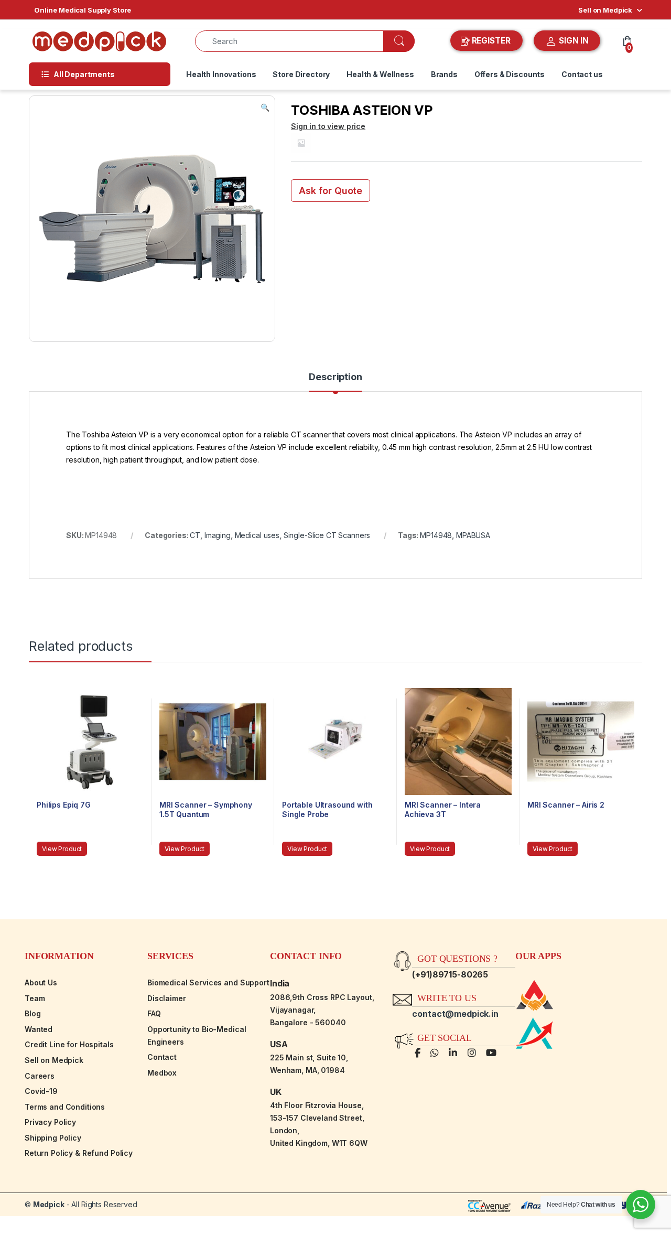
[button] (265, 107)
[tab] (335, 381)
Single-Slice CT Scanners (327, 535)
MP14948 (436, 535)
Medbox (162, 1072)
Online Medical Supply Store (82, 10)
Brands (444, 74)
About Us (41, 982)
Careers (40, 1075)
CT (195, 535)
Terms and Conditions (65, 1106)
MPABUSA (473, 535)
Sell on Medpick (605, 10)
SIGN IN (573, 41)
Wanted (38, 1029)
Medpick (48, 1204)
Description (335, 377)
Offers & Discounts (509, 74)
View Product (62, 849)
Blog (32, 1013)
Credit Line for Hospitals (69, 1044)
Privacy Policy (50, 1122)
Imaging (217, 535)
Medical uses (257, 535)
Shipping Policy (53, 1137)
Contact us (582, 74)
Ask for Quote (330, 190)
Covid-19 (41, 1091)
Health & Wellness (380, 74)
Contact (162, 1057)
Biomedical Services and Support (208, 982)
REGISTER (491, 41)
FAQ (154, 1013)
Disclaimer (166, 998)
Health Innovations (221, 74)
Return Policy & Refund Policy (79, 1152)
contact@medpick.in (455, 1013)
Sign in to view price (328, 126)
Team (35, 998)
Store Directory (301, 74)
